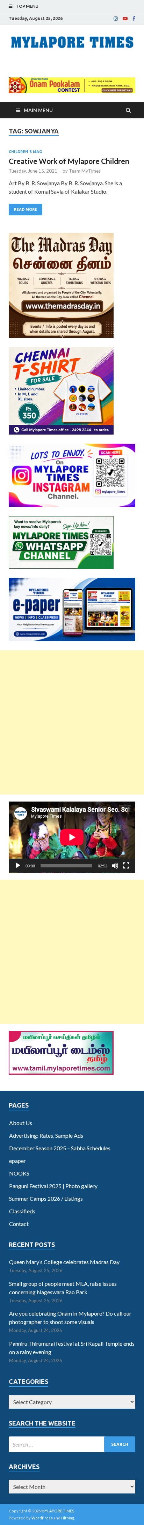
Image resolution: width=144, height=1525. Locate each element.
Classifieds (22, 1211)
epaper (17, 1160)
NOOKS (19, 1173)
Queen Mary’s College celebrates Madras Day (64, 1262)
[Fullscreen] (126, 865)
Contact (19, 1223)
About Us (20, 1123)
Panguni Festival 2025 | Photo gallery (53, 1186)
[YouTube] (125, 18)
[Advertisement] (72, 722)
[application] (72, 837)
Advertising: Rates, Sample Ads (46, 1135)
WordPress (42, 1518)
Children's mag (25, 152)
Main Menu (38, 110)
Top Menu (27, 6)
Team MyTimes (85, 171)
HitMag (67, 1518)
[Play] (17, 865)
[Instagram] (116, 18)
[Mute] (114, 865)
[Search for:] (72, 1444)
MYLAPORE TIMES (57, 1511)
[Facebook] (134, 18)
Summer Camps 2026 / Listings (46, 1198)
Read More (25, 209)
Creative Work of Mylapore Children (69, 161)
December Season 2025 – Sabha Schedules (59, 1148)
